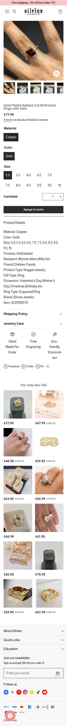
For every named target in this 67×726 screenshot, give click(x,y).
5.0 (8, 175)
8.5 (29, 185)
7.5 (8, 185)
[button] (7, 11)
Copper (11, 137)
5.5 (18, 175)
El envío (8, 119)
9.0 (39, 185)
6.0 (29, 175)
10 (59, 185)
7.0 (50, 175)
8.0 (18, 185)
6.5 (39, 175)
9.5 (50, 185)
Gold (9, 156)
